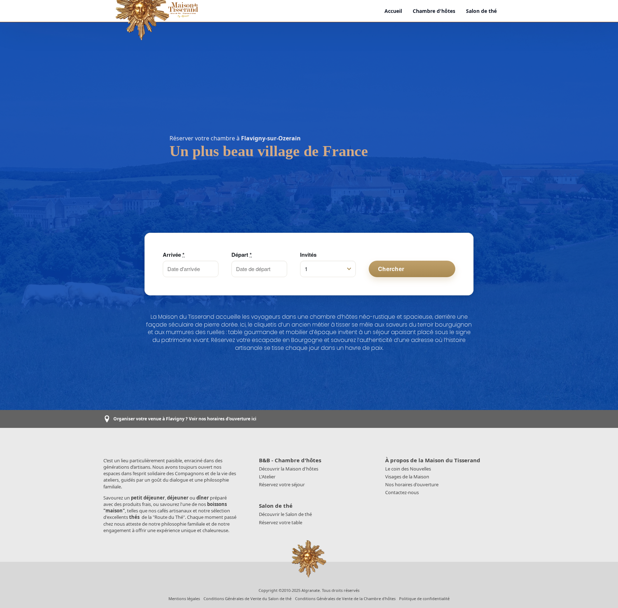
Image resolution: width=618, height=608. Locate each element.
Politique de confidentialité (424, 598)
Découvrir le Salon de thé (285, 514)
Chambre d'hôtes (434, 11)
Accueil (393, 11)
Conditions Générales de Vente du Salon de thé (247, 598)
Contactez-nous (402, 492)
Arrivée (174, 255)
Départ (241, 255)
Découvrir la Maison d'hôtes (288, 468)
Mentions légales (184, 598)
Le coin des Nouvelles (408, 468)
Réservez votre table (280, 522)
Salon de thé (481, 11)
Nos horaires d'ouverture (411, 484)
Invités (308, 255)
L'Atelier (267, 476)
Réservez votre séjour (282, 484)
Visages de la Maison (407, 476)
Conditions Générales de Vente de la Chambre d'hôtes (345, 598)
